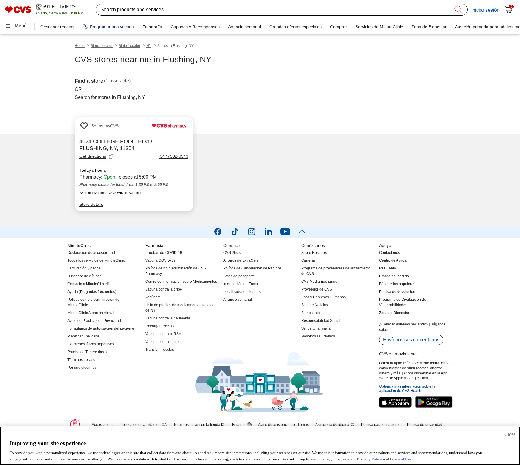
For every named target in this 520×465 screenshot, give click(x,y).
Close (509, 434)
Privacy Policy (369, 459)
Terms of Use (400, 459)
